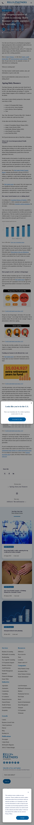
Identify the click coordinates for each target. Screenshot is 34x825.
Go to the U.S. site (17, 419)
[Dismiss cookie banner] (28, 792)
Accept (22, 818)
